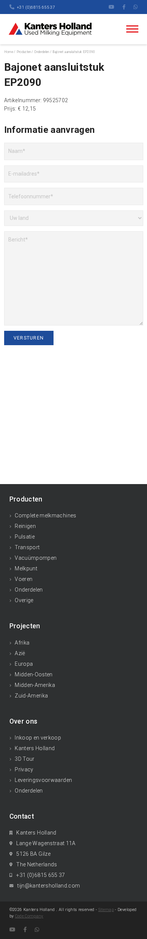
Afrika (22, 643)
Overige (24, 600)
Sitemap (106, 909)
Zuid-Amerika (31, 696)
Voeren (23, 579)
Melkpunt (26, 568)
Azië (20, 653)
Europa (24, 664)
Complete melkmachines (45, 515)
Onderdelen (29, 590)
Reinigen (25, 526)
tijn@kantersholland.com (48, 886)
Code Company (29, 916)
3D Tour (24, 759)
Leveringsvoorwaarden (43, 780)
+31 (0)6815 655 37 (36, 7)
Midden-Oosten (34, 674)
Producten (24, 52)
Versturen (29, 338)
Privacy (24, 769)
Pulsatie (25, 537)
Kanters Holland (35, 748)
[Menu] (132, 29)
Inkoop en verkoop (38, 738)
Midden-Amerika (35, 685)
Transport (27, 547)
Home (8, 52)
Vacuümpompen (36, 558)
